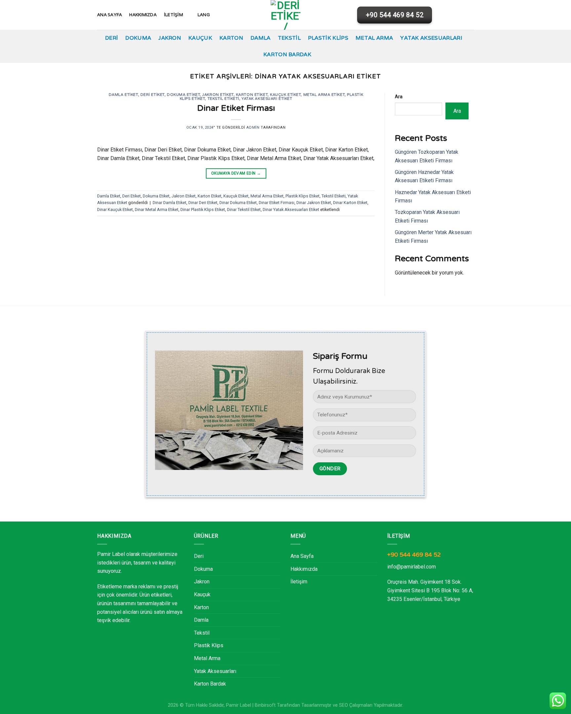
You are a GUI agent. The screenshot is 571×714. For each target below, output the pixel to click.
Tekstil (289, 37)
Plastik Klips (328, 37)
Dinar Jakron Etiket (313, 202)
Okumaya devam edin (236, 173)
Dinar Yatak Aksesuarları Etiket (291, 209)
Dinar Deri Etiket (202, 202)
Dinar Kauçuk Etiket (115, 209)
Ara (398, 97)
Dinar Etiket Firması (236, 108)
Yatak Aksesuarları (431, 37)
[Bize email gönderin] (469, 15)
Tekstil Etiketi (223, 99)
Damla (260, 37)
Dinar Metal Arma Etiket (156, 209)
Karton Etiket (252, 95)
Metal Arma (374, 37)
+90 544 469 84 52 (414, 554)
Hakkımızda (143, 15)
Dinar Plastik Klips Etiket (202, 209)
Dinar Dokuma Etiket (238, 202)
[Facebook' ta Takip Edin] (452, 15)
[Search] (441, 14)
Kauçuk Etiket (285, 95)
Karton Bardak (287, 54)
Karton (231, 37)
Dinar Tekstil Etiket (244, 209)
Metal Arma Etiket (324, 95)
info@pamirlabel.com (411, 567)
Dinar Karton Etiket (350, 202)
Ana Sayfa (109, 15)
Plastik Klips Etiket (303, 195)
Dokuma (138, 37)
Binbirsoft (265, 705)
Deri (111, 37)
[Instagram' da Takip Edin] (461, 15)
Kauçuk (200, 37)
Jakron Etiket (217, 95)
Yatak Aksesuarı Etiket (267, 99)
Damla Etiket (123, 95)
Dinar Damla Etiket (169, 202)
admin (252, 127)
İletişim (173, 15)
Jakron (169, 37)
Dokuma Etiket (183, 95)
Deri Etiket (152, 95)
